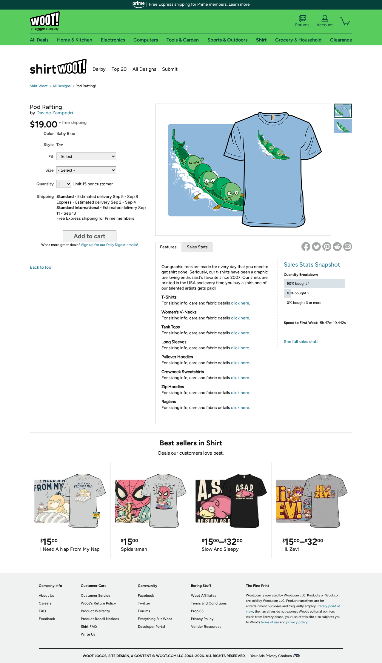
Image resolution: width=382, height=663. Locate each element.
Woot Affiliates (203, 595)
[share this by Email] (347, 246)
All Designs (144, 69)
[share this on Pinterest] (326, 246)
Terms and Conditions (209, 603)
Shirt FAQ (89, 626)
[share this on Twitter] (316, 246)
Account (325, 24)
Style (49, 144)
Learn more (239, 4)
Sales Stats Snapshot (312, 264)
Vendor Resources (206, 626)
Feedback (47, 619)
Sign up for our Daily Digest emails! (109, 245)
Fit (51, 156)
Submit (170, 69)
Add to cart (89, 236)
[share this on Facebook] (305, 246)
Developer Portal (151, 626)
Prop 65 (197, 611)
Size (49, 170)
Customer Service (95, 595)
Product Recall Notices (100, 619)
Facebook (146, 595)
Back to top (40, 267)
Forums (302, 24)
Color (49, 133)
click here (240, 303)
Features (168, 247)
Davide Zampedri (54, 113)
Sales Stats (197, 247)
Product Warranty (95, 611)
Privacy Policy (202, 619)
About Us (46, 595)
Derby (99, 69)
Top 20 (119, 69)
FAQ (42, 611)
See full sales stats (301, 341)
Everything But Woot (155, 619)
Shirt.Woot (58, 66)
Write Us (88, 634)
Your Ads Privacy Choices (271, 656)
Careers (45, 603)
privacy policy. (297, 622)
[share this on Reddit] (337, 246)
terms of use (270, 622)
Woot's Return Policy (98, 603)
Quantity (45, 184)
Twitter (144, 603)
